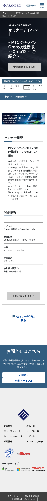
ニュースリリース (12, 431)
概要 (7, 96)
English (33, 6)
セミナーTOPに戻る (25, 318)
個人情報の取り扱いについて (23, 499)
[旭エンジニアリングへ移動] (3, 13)
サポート (31, 436)
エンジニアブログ (35, 441)
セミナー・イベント (13, 436)
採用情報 (8, 441)
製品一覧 (31, 426)
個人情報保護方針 (32, 496)
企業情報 (8, 426)
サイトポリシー (13, 496)
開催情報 (20, 96)
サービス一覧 (33, 431)
